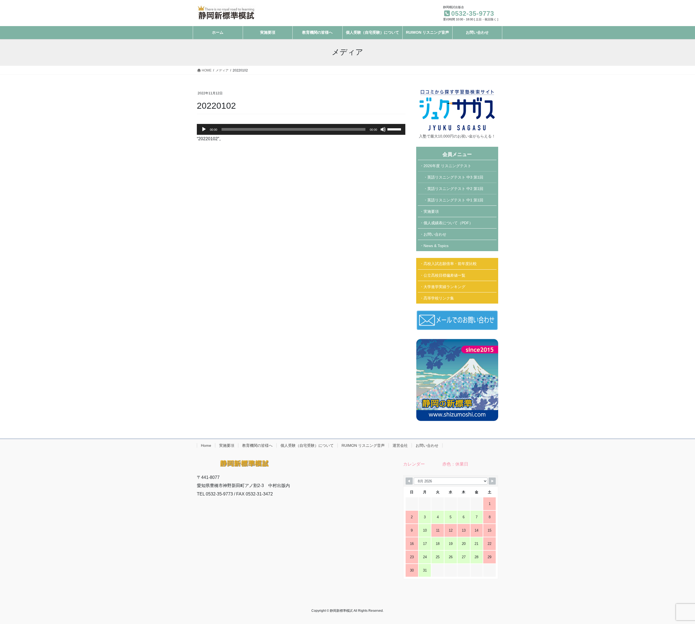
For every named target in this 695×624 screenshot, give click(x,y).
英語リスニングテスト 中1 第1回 (455, 200)
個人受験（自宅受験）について (307, 445)
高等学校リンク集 (439, 298)
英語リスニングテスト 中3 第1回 (455, 177)
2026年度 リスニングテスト (447, 166)
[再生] (204, 129)
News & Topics (436, 246)
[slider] (395, 129)
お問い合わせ (435, 234)
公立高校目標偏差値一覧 (444, 275)
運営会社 (400, 445)
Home (206, 445)
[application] (301, 129)
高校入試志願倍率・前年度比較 (450, 263)
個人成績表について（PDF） (448, 223)
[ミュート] (383, 129)
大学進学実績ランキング (444, 287)
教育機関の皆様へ (257, 445)
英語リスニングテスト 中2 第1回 (455, 188)
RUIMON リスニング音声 (363, 445)
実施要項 (431, 211)
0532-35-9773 (472, 13)
